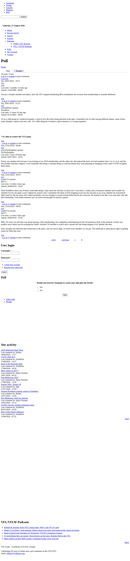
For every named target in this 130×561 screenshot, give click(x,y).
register (12, 76)
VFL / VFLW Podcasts (22, 46)
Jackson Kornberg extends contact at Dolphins (19, 391)
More (127, 542)
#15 (2, 177)
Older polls (10, 299)
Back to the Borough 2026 (11, 364)
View (9, 71)
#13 (2, 106)
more (127, 419)
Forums (10, 38)
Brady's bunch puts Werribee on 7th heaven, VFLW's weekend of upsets (33, 533)
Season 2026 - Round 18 (11, 384)
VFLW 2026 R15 (8, 357)
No (41, 290)
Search (10, 36)
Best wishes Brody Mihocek (12, 412)
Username (6, 251)
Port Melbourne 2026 (9, 378)
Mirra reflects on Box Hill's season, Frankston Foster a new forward (31, 539)
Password (6, 258)
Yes (41, 287)
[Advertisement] (65, 323)
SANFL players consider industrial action (17, 405)
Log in (3, 76)
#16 (2, 209)
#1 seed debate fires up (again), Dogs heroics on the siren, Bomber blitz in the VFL (37, 536)
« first (53, 240)
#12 (2, 83)
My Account (12, 52)
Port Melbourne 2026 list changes (14, 398)
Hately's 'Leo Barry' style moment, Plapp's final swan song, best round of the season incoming (41, 530)
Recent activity (13, 33)
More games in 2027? (9, 371)
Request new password (13, 267)
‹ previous (65, 240)
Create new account (12, 265)
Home (9, 30)
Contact (10, 55)
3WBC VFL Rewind (21, 44)
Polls (9, 49)
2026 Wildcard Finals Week (12, 350)
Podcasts (10, 41)
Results (19, 71)
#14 (2, 148)
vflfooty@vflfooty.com (15, 553)
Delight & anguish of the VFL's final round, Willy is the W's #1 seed (31, 527)
